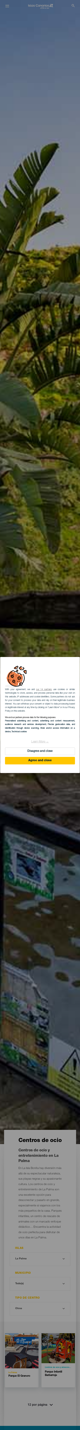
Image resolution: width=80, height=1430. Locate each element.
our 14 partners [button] (44, 689)
